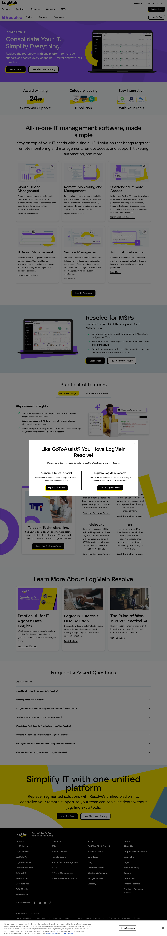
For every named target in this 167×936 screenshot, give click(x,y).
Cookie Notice (68, 933)
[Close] (163, 928)
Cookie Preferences (128, 928)
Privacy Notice (51, 933)
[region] (83, 928)
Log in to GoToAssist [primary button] (56, 488)
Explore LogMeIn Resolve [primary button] (110, 488)
